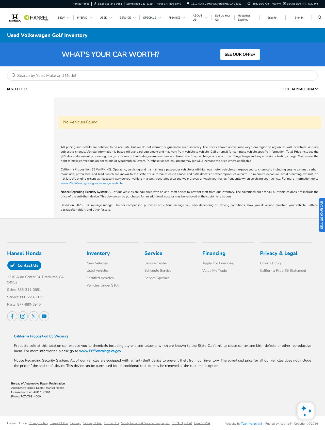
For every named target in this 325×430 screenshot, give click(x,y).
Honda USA (202, 423)
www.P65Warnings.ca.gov (100, 351)
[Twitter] (33, 316)
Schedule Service (157, 270)
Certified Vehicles (100, 278)
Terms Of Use (59, 423)
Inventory (98, 253)
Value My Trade (214, 270)
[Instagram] (23, 316)
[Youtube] (44, 316)
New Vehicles (97, 263)
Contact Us (27, 265)
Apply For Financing (218, 263)
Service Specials (157, 278)
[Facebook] (12, 316)
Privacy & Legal (279, 253)
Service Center (155, 263)
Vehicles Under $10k (103, 285)
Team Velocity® (252, 424)
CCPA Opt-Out (182, 423)
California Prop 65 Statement (283, 270)
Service (153, 253)
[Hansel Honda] (30, 17)
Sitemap (75, 423)
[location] (188, 4)
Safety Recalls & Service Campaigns (145, 423)
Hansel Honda (17, 423)
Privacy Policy (271, 263)
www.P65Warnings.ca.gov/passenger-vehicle (92, 183)
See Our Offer (240, 54)
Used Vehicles (98, 270)
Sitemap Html (92, 423)
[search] (320, 18)
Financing (213, 253)
